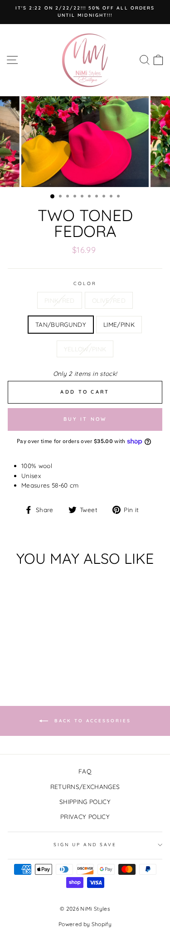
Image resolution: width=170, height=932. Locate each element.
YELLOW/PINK (85, 349)
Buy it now (85, 419)
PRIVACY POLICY (85, 816)
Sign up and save (85, 845)
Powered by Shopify (85, 924)
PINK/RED (59, 300)
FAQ (85, 771)
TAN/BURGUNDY (60, 324)
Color (84, 283)
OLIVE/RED (109, 300)
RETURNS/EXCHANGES (85, 786)
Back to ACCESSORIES (91, 720)
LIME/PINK (119, 324)
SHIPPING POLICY (85, 801)
